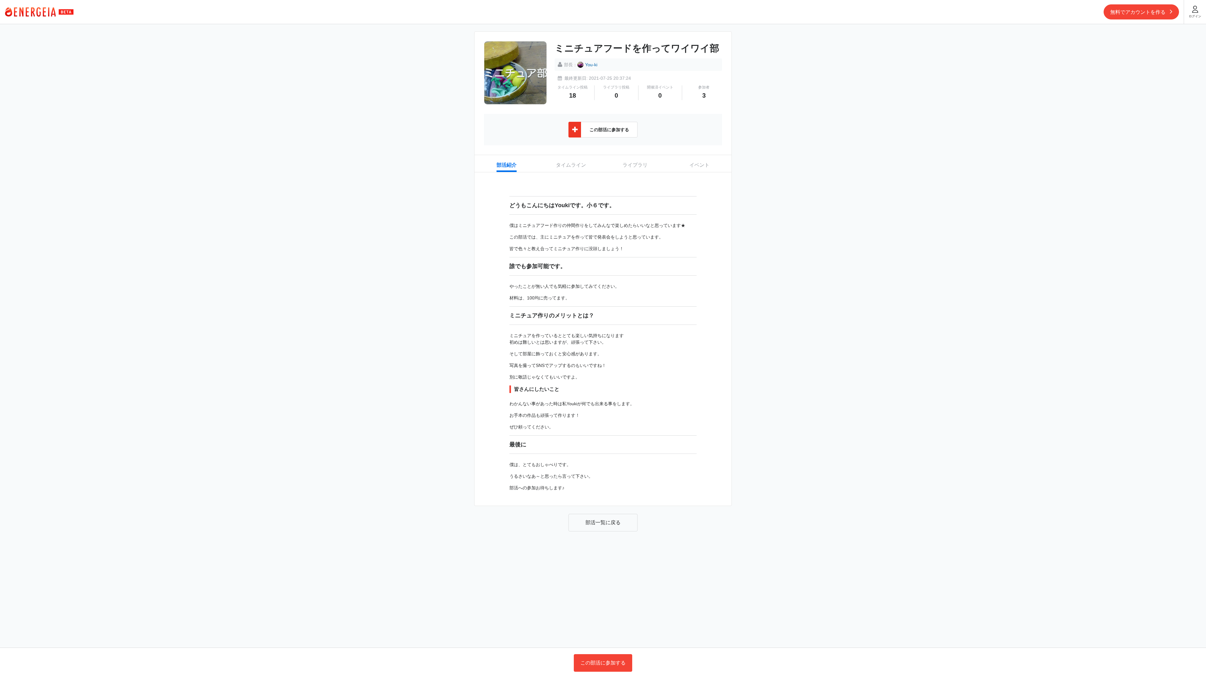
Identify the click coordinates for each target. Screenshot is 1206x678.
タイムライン (571, 165)
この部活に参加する (603, 662)
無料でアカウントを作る (1138, 12)
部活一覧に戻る (603, 522)
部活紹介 (507, 165)
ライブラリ (635, 165)
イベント (699, 165)
